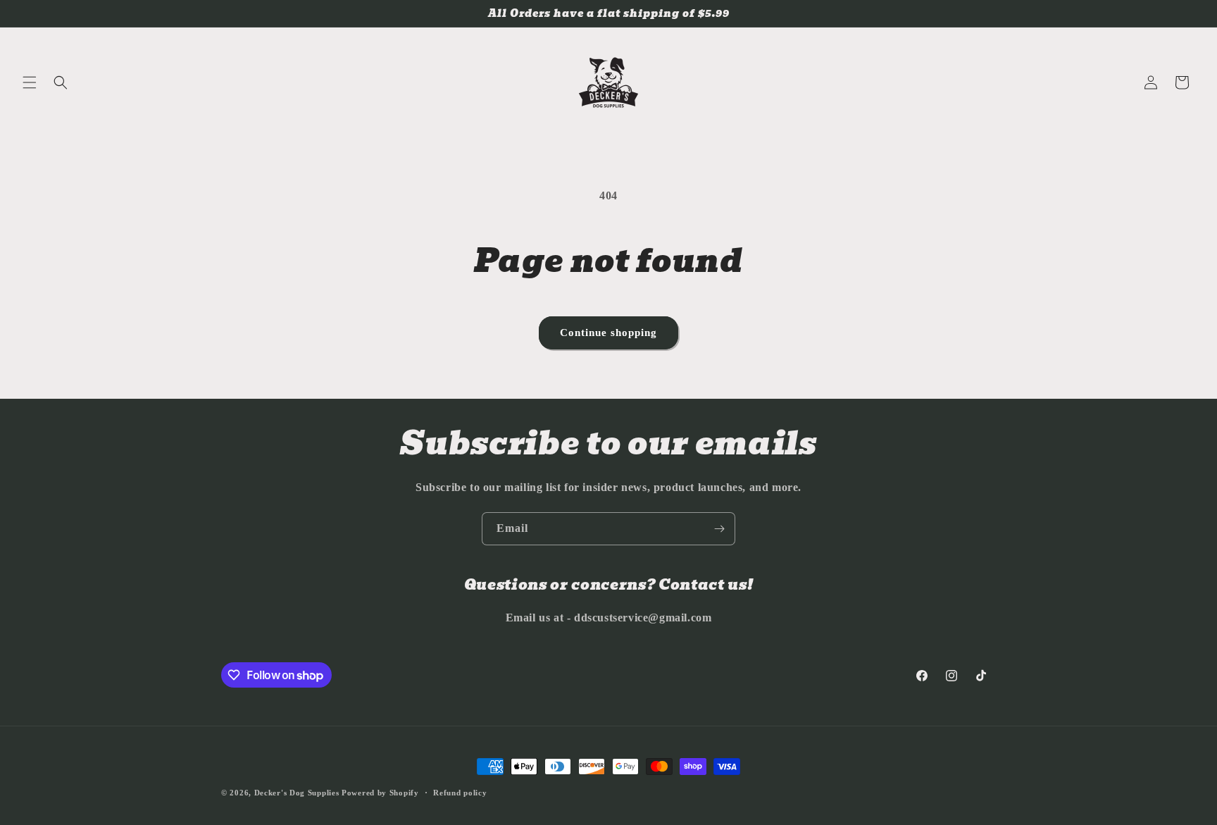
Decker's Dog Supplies (296, 792)
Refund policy (460, 792)
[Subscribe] (719, 528)
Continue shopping (608, 332)
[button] (29, 82)
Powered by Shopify (380, 792)
